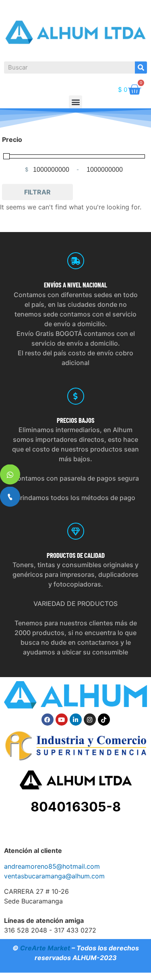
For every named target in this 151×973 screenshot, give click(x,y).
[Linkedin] (76, 719)
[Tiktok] (104, 719)
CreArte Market (45, 948)
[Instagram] (90, 719)
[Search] (141, 67)
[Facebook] (47, 719)
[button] (75, 102)
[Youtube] (62, 719)
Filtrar (37, 192)
